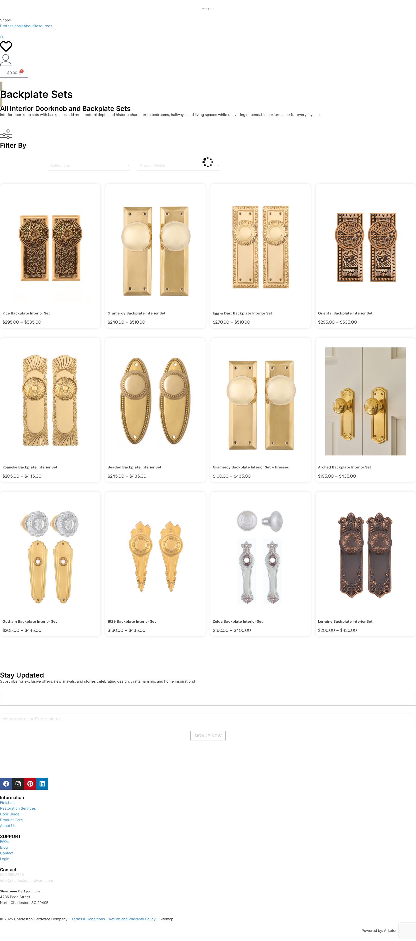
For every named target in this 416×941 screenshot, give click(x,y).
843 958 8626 (12, 874)
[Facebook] (6, 784)
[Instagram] (18, 784)
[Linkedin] (42, 784)
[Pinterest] (30, 784)
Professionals (12, 26)
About (29, 26)
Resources (43, 26)
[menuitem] (5, 20)
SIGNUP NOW (208, 735)
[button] (2, 37)
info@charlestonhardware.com (26, 880)
